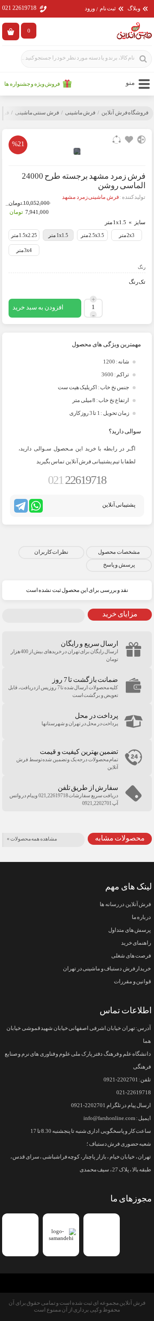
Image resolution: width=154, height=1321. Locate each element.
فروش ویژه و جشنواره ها (32, 84)
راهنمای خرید (136, 943)
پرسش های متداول (129, 930)
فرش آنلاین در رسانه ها (125, 904)
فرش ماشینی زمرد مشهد (90, 197)
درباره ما (141, 917)
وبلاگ (133, 8)
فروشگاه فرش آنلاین (124, 113)
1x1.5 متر (58, 235)
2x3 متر (127, 235)
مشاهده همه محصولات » (32, 838)
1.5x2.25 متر (24, 235)
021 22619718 (19, 8)
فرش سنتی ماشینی (37, 113)
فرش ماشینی (80, 113)
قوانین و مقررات (132, 982)
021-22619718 (133, 1093)
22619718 (77, 479)
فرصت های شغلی (131, 956)
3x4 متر (24, 250)
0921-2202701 (121, 1080)
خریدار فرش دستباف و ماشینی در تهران (107, 969)
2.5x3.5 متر (92, 235)
